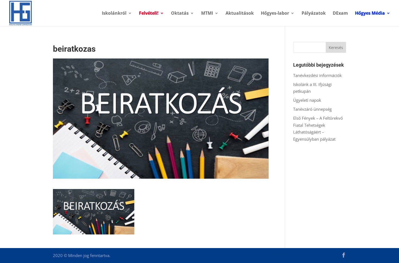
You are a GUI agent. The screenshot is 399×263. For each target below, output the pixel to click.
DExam (340, 13)
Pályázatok (314, 13)
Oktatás (180, 13)
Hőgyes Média (370, 13)
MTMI (207, 13)
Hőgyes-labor (275, 13)
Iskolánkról (114, 13)
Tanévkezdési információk (317, 75)
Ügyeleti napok (307, 100)
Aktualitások (240, 13)
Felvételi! (149, 13)
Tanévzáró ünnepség (312, 109)
